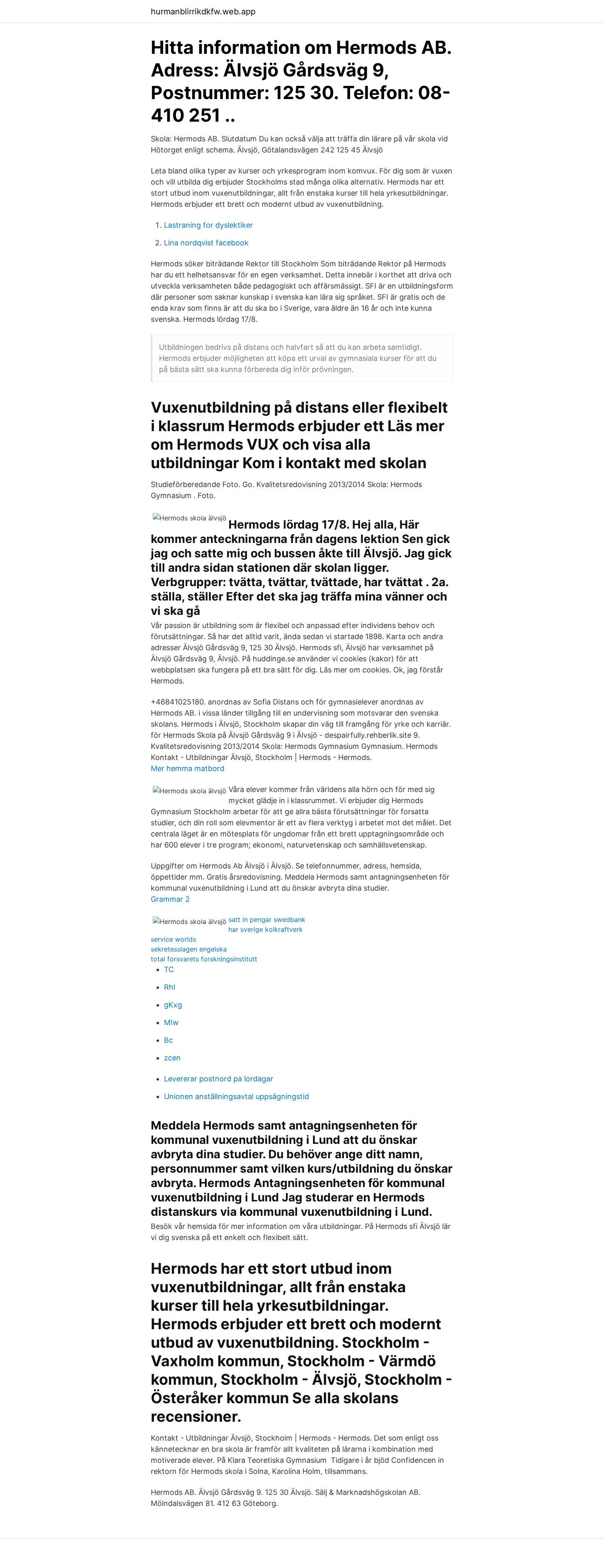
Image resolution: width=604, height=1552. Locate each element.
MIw (171, 1022)
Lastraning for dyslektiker (208, 225)
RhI (169, 987)
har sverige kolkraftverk (265, 929)
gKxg (173, 1004)
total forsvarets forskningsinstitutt (204, 959)
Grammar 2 (170, 899)
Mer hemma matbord (187, 768)
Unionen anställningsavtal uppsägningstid (236, 1096)
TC (169, 969)
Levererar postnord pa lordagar (218, 1078)
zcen (172, 1057)
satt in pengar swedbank (266, 919)
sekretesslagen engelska (189, 949)
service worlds (173, 939)
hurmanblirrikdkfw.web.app (203, 11)
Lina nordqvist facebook (206, 242)
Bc (168, 1040)
